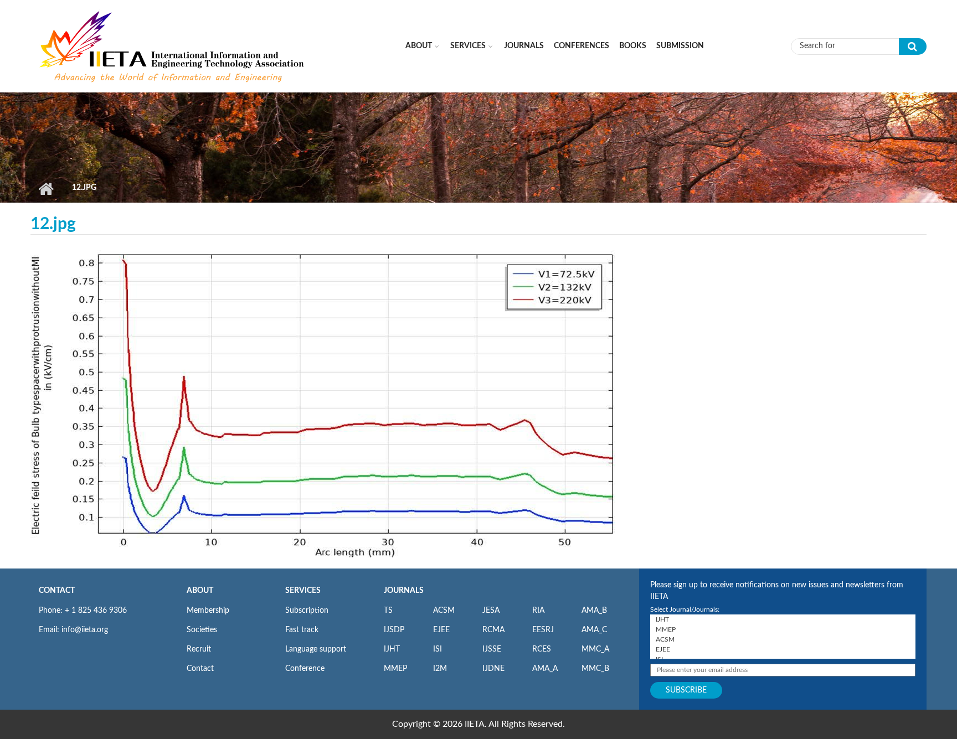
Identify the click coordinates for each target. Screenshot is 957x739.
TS (388, 610)
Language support (315, 649)
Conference (305, 669)
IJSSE (491, 649)
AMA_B (594, 610)
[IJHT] (782, 619)
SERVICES (303, 591)
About (418, 46)
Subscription (306, 610)
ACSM (444, 610)
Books (632, 46)
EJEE (441, 630)
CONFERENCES (581, 46)
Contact (200, 669)
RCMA (493, 630)
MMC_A (595, 649)
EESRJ (543, 630)
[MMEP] (782, 629)
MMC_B (595, 669)
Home (45, 189)
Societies (202, 630)
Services (468, 46)
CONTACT (57, 591)
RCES (541, 649)
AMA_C (594, 630)
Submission (680, 46)
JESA (491, 610)
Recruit (199, 649)
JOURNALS (404, 591)
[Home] (172, 46)
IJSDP (394, 630)
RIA (538, 610)
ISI (437, 649)
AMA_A (545, 669)
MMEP (395, 669)
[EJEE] (782, 649)
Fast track (301, 630)
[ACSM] (782, 639)
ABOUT (200, 591)
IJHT (392, 649)
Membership (208, 610)
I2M (440, 669)
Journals (524, 46)
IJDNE (493, 669)
